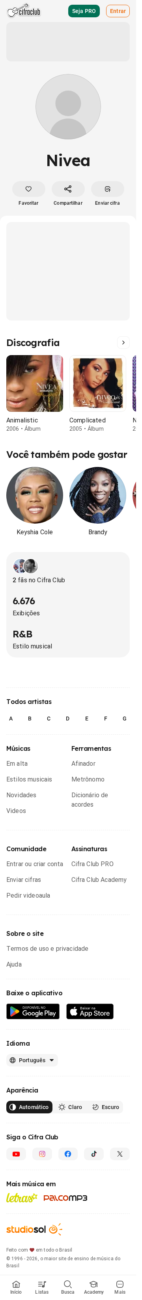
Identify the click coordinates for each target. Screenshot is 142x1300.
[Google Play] (33, 1012)
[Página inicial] (23, 11)
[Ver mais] (123, 342)
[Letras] (21, 1197)
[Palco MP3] (66, 1198)
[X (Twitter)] (120, 1154)
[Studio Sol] (34, 1229)
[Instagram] (42, 1154)
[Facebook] (68, 1154)
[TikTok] (94, 1154)
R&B (22, 634)
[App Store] (90, 1012)
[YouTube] (16, 1154)
